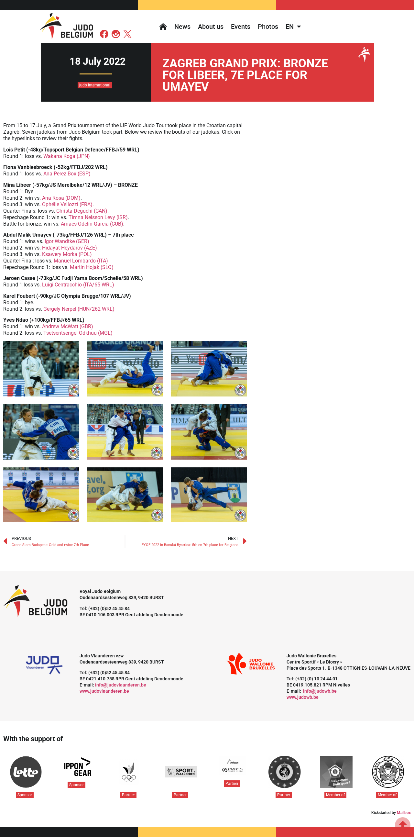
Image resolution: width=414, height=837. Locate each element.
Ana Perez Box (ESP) (67, 174)
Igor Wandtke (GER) (66, 241)
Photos (268, 26)
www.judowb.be (303, 697)
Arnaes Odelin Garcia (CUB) (92, 224)
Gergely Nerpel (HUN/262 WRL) (78, 309)
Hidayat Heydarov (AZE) (69, 248)
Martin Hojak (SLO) (92, 267)
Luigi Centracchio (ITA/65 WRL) (78, 285)
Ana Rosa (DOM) (61, 198)
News (182, 26)
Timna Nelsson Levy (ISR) (98, 217)
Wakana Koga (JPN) (66, 156)
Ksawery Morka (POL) (67, 254)
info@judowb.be (320, 691)
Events (240, 26)
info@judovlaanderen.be (120, 684)
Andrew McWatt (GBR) (67, 326)
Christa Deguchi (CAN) (81, 211)
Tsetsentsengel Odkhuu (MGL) (78, 333)
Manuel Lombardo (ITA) (81, 261)
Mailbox (404, 812)
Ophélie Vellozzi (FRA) (67, 204)
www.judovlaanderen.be (104, 691)
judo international (94, 85)
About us (210, 26)
